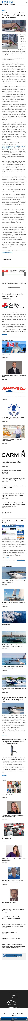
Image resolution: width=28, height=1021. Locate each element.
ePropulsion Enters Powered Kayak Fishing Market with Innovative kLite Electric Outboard (14, 741)
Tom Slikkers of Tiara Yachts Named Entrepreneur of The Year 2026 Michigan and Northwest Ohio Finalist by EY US (13, 946)
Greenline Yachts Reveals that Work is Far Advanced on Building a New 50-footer (12, 667)
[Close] (27, 1009)
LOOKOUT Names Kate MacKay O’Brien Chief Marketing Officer (14, 859)
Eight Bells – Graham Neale (9, 902)
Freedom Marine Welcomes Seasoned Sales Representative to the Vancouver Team (12, 881)
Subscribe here (21, 560)
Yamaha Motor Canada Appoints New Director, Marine (14, 375)
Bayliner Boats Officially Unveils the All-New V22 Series (14, 689)
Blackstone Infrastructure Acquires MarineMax (14, 397)
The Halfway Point (7, 512)
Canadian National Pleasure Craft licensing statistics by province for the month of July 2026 (14, 282)
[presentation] (14, 271)
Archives (3, 10)
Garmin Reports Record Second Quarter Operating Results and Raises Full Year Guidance (12, 462)
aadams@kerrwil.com (7, 252)
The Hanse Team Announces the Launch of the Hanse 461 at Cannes (13, 603)
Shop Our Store (14, 997)
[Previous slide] (3, 274)
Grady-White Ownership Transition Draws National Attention (12, 439)
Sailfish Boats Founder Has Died (11, 938)
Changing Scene (7, 340)
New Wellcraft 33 (6, 624)
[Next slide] (25, 274)
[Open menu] (27, 2)
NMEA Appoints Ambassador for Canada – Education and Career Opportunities (13, 418)
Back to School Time (7, 355)
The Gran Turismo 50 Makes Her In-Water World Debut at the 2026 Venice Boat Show (12, 645)
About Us (14, 995)
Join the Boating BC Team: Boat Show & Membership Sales (12, 837)
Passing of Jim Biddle (7, 795)
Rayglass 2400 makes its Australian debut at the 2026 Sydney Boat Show (13, 581)
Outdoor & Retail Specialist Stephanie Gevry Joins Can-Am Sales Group (13, 815)
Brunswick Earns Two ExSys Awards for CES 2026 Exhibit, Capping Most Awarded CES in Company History (13, 504)
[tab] (8, 287)
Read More (4, 334)
